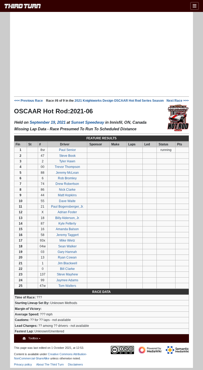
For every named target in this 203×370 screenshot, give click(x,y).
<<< (28, 100)
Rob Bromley (67, 178)
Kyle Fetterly (67, 223)
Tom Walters (67, 286)
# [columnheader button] (40, 144)
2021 (61, 122)
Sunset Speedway (87, 122)
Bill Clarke (67, 269)
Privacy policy (23, 364)
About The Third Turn (50, 364)
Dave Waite (67, 201)
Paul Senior (67, 150)
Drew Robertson (67, 184)
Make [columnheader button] (115, 144)
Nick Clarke (67, 189)
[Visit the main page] (22, 7)
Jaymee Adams (67, 280)
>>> (178, 100)
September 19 (42, 122)
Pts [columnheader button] (179, 144)
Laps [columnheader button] (132, 144)
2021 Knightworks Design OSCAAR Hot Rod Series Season (119, 100)
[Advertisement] (108, 54)
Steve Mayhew (67, 274)
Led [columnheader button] (147, 144)
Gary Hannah (67, 252)
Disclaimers (75, 364)
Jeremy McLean (67, 173)
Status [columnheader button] (163, 144)
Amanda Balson (67, 229)
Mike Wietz (67, 240)
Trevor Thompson (67, 167)
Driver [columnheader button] (65, 144)
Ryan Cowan (67, 257)
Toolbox (33, 338)
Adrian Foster (67, 212)
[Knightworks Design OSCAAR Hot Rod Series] (178, 117)
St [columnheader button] (29, 144)
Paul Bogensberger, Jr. (67, 206)
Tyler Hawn (67, 161)
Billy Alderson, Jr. (67, 218)
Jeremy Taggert (67, 235)
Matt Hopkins (67, 195)
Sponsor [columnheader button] (95, 144)
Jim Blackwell (67, 263)
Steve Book (67, 156)
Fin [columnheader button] (18, 144)
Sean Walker (67, 246)
